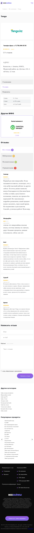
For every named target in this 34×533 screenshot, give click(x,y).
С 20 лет (7, 438)
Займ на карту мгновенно (7, 393)
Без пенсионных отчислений (11, 426)
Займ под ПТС (4, 397)
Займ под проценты (9, 458)
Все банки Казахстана (24, 487)
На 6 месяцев (8, 446)
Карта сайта (30, 528)
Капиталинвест (17, 121)
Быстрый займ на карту (6, 408)
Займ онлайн (4, 410)
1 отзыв (17, 135)
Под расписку (8, 440)
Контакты (6, 474)
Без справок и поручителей (11, 454)
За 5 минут (7, 436)
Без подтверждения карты (11, 424)
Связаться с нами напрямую (17, 518)
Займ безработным (9, 420)
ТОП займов (22, 477)
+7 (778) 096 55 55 (20, 45)
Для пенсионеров (9, 448)
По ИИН (6, 422)
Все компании (22, 471)
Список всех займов (6, 406)
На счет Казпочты (9, 428)
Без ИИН (7, 434)
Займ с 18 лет (4, 399)
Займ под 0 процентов (10, 452)
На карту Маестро (9, 444)
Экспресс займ (4, 401)
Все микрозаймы (23, 474)
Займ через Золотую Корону (12, 450)
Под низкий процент (9, 442)
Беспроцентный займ (6, 403)
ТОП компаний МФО (24, 480)
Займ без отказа (5, 404)
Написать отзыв (25, 376)
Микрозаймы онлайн (6, 395)
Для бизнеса (8, 432)
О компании (7, 471)
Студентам (7, 430)
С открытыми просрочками (11, 456)
